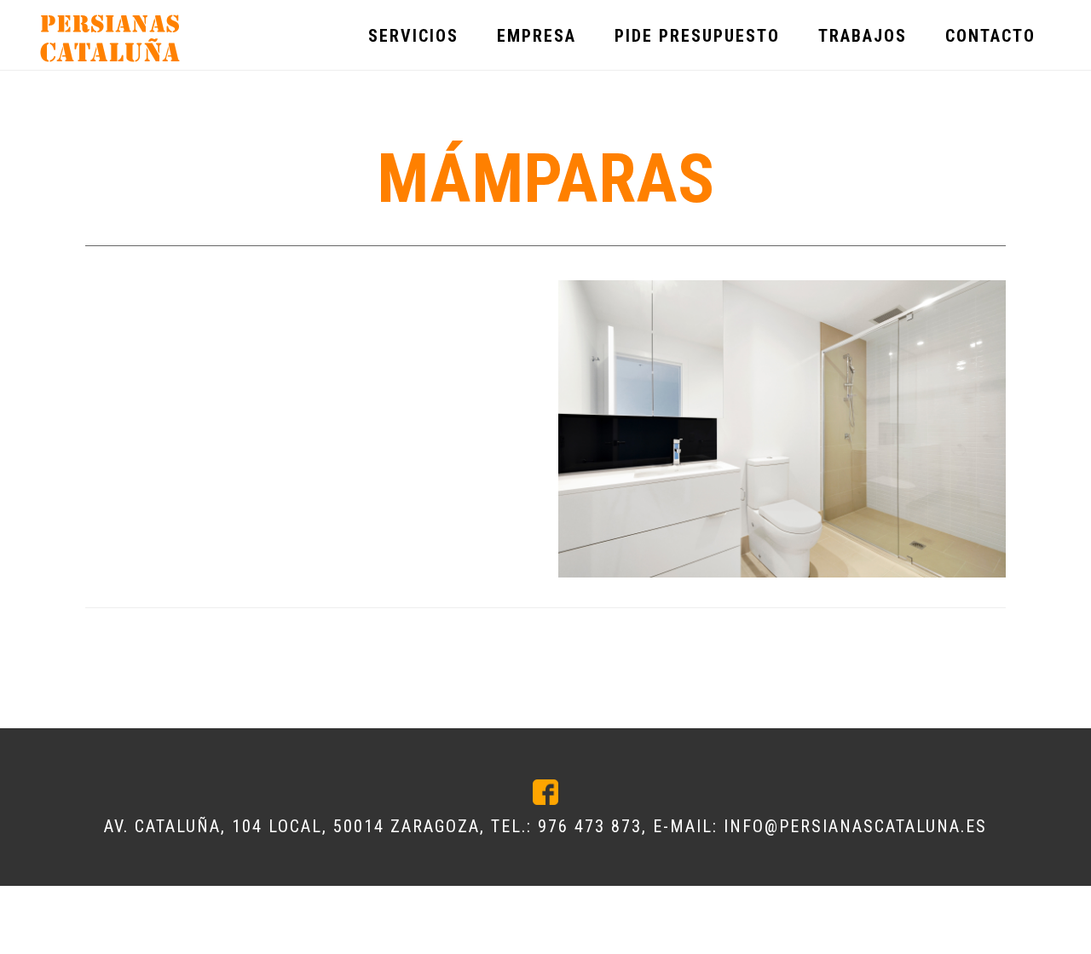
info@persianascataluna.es (855, 826)
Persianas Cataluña (111, 38)
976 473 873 (590, 826)
